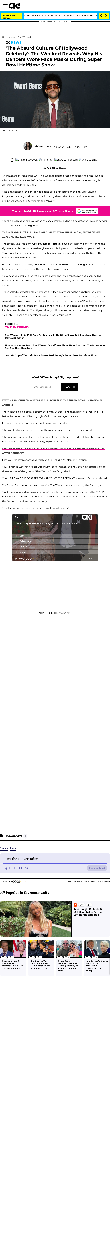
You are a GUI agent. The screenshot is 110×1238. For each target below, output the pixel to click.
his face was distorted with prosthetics (70, 253)
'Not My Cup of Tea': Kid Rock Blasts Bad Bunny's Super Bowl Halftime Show (51, 355)
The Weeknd (24, 37)
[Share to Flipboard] (66, 160)
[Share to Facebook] (26, 160)
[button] (5, 6)
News (13, 37)
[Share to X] (46, 160)
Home (5, 37)
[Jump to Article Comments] (12, 160)
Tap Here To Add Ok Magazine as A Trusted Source (42, 211)
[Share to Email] (88, 160)
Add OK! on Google (57, 168)
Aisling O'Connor (43, 146)
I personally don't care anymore (29, 492)
